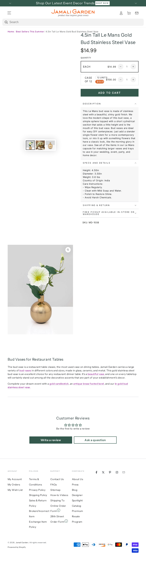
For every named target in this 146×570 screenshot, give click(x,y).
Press (75, 484)
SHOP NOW (102, 3)
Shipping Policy (38, 495)
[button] (137, 13)
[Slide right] (136, 3)
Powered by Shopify (17, 547)
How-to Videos (59, 495)
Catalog (76, 505)
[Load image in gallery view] (30, 145)
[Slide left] (10, 3)
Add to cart (109, 92)
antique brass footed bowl (88, 383)
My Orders (14, 484)
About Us (77, 479)
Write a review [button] (51, 440)
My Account (15, 479)
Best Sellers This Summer (30, 31)
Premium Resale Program (77, 516)
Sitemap (55, 489)
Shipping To (57, 500)
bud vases (25, 370)
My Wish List (15, 489)
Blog (74, 489)
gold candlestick (59, 383)
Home (11, 31)
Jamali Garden (22, 542)
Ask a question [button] (95, 440)
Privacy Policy (37, 489)
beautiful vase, (96, 374)
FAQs (53, 484)
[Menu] (9, 13)
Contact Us (57, 479)
